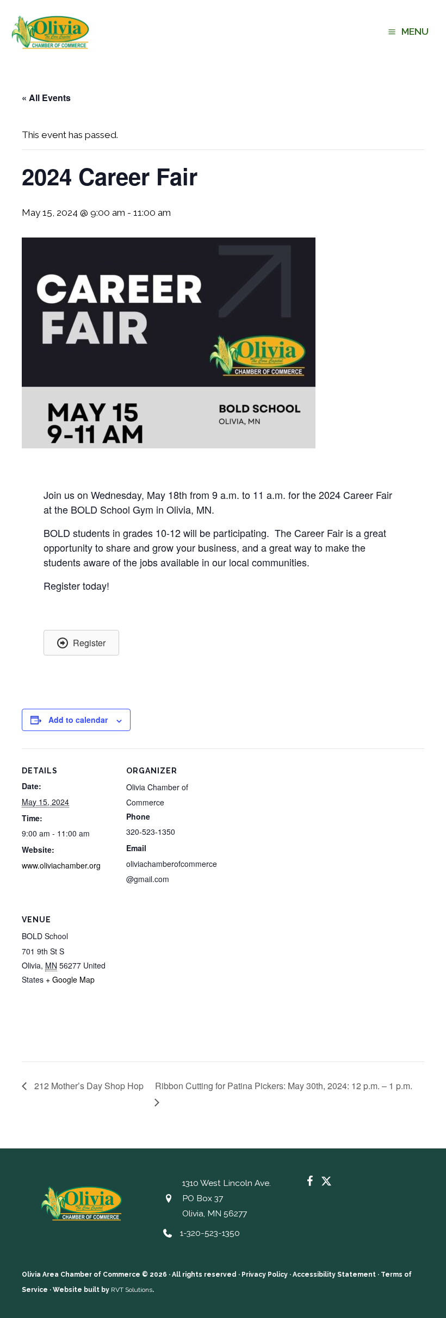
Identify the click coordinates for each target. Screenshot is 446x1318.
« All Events (46, 97)
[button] (81, 642)
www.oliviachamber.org (61, 865)
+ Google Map (70, 979)
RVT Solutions (131, 1290)
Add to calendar (78, 719)
